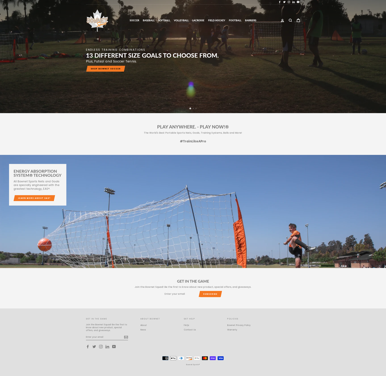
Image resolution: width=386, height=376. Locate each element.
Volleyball (181, 20)
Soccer (134, 20)
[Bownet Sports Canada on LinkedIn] (107, 346)
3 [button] (196, 108)
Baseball (149, 20)
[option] (193, 56)
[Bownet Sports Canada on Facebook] (88, 346)
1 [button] (190, 108)
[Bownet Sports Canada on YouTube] (114, 346)
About (143, 325)
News (143, 329)
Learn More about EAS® (34, 198)
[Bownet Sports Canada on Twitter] (94, 346)
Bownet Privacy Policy (239, 325)
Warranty (232, 329)
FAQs (186, 325)
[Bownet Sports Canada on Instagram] (101, 346)
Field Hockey (216, 20)
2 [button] (193, 108)
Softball (164, 20)
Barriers (250, 20)
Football (235, 20)
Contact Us (190, 329)
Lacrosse (198, 20)
